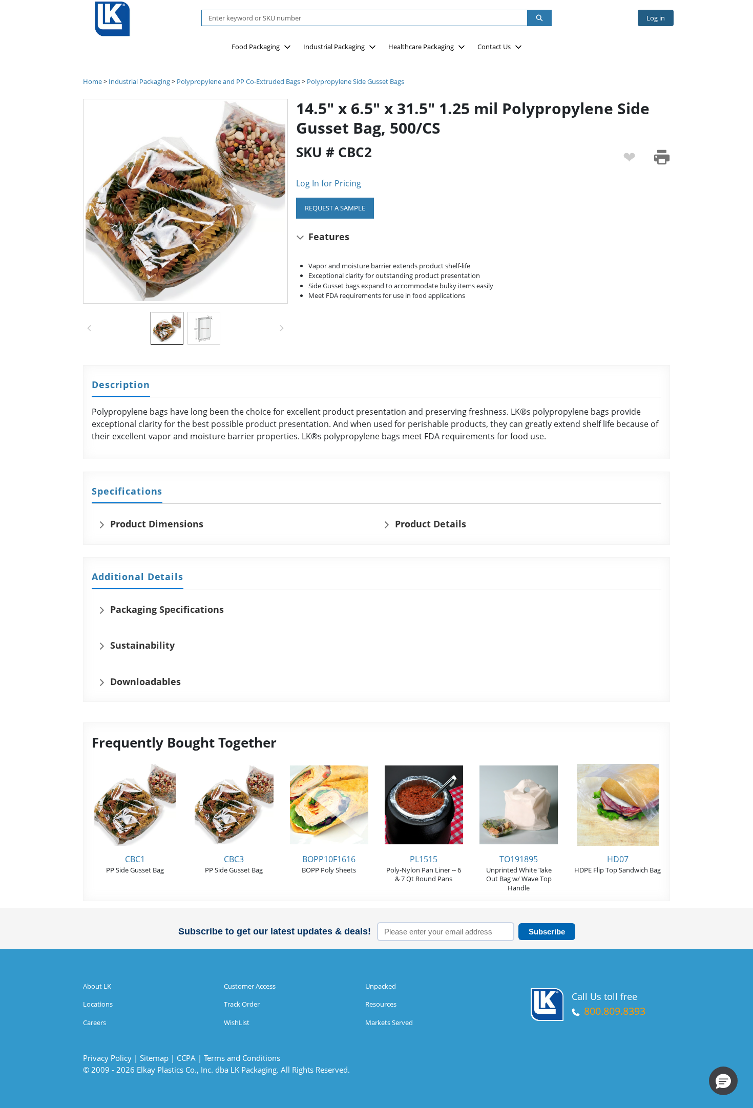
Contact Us (494, 46)
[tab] (121, 385)
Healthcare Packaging (421, 46)
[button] (723, 1081)
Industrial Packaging (334, 46)
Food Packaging (256, 46)
